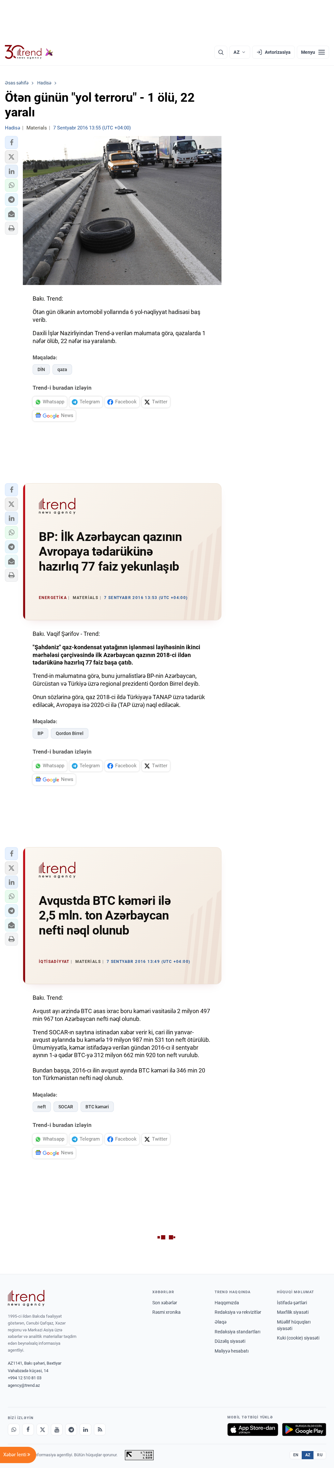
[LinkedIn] (85, 1429)
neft (42, 1106)
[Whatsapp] (14, 1429)
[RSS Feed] (100, 1429)
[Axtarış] (220, 52)
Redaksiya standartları (237, 1331)
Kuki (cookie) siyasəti (298, 1338)
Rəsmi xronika (166, 1312)
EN (295, 1455)
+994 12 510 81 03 (24, 1377)
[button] (11, 142)
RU (320, 1455)
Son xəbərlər (164, 1302)
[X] (42, 1429)
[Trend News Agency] (26, 1298)
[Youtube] (57, 1429)
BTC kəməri (97, 1106)
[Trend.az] (29, 52)
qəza (62, 369)
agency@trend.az (24, 1385)
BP (40, 733)
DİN (41, 369)
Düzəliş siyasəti (230, 1341)
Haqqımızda (227, 1302)
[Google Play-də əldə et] (304, 1429)
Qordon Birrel (70, 733)
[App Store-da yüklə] (252, 1429)
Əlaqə (220, 1322)
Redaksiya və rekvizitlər (238, 1312)
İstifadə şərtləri (292, 1302)
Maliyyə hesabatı (232, 1351)
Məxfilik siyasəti (293, 1312)
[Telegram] (71, 1429)
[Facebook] (28, 1429)
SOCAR (65, 1106)
